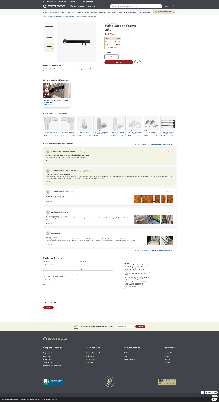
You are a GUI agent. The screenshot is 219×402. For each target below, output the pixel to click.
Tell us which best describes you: (53, 276)
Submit (48, 307)
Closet (45, 12)
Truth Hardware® (130, 359)
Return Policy (47, 356)
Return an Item (91, 359)
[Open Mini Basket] (174, 6)
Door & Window (70, 12)
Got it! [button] (214, 399)
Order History (90, 356)
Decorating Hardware (144, 12)
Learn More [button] (54, 399)
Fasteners (94, 12)
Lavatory (102, 12)
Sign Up (140, 326)
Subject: (81, 269)
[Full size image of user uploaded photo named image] (153, 240)
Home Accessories (130, 12)
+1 (172, 222)
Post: (44, 284)
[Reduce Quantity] (106, 56)
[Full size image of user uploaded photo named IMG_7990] (153, 219)
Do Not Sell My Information (52, 365)
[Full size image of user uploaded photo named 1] (140, 199)
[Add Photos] (54, 302)
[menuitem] (49, 27)
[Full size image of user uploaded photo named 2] (153, 199)
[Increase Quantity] (116, 56)
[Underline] (51, 302)
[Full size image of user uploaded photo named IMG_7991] (140, 219)
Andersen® (127, 353)
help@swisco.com (129, 270)
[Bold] (45, 302)
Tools (120, 12)
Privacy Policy (48, 359)
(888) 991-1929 (129, 284)
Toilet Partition (111, 12)
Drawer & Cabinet (83, 12)
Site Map (167, 362)
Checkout (89, 362)
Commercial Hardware (57, 12)
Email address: (47, 269)
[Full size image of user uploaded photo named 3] (167, 199)
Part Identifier (168, 353)
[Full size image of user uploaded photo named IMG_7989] (167, 219)
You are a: (46, 261)
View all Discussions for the (154, 144)
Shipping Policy (48, 353)
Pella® (126, 356)
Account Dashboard (93, 353)
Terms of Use (47, 362)
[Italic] (48, 302)
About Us (167, 359)
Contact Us (167, 356)
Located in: (82, 261)
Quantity (107, 53)
